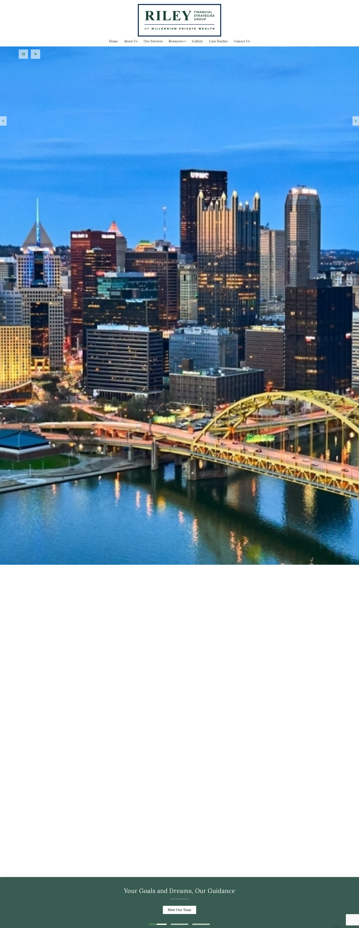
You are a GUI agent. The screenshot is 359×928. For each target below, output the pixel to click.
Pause (23, 54)
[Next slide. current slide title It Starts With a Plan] (355, 121)
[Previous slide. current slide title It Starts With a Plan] (3, 121)
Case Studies (218, 41)
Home (113, 41)
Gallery (197, 41)
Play (35, 54)
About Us (131, 41)
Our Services (153, 41)
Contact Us (242, 41)
